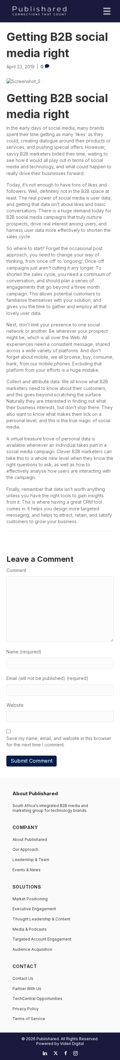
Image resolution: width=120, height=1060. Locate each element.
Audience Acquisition (32, 949)
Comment (16, 570)
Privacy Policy (25, 1008)
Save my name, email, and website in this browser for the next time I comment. (58, 741)
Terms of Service (28, 1018)
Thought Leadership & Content (41, 919)
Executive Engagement (34, 908)
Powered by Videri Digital (60, 1043)
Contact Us (22, 978)
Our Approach (25, 849)
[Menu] (107, 11)
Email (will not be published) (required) (47, 678)
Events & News (26, 869)
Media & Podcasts (29, 929)
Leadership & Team (30, 859)
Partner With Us (26, 988)
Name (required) (24, 651)
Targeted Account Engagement (41, 939)
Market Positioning (30, 898)
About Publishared (29, 839)
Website (15, 705)
